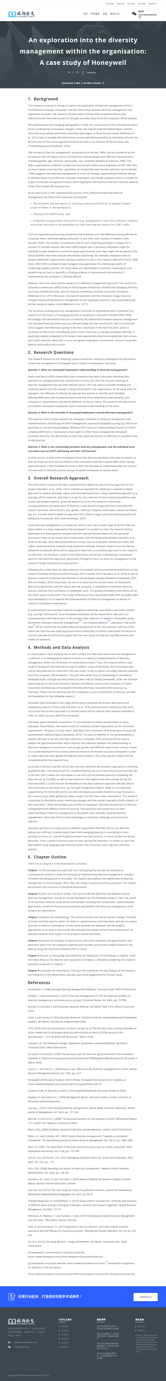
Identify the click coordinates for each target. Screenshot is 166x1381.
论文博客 (142, 4)
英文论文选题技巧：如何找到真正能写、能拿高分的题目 (108, 1336)
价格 (105, 13)
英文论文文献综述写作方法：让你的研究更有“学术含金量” (107, 1355)
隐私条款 (141, 1330)
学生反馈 (110, 4)
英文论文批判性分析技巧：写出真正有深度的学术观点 (108, 1327)
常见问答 (131, 4)
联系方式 (115, 13)
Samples (91, 72)
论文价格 (65, 1330)
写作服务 (95, 13)
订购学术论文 (145, 1297)
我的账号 (152, 4)
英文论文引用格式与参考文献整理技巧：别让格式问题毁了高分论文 (108, 1345)
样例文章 (120, 4)
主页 (85, 13)
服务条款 (141, 1326)
